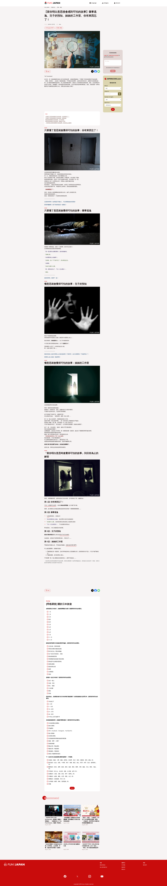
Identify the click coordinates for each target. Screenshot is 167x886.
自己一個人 (51, 681)
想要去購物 (51, 664)
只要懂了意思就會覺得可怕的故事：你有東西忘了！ (57, 116)
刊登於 (45, 24)
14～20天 (51, 709)
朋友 (50, 691)
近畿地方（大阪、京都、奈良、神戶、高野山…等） (62, 774)
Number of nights (109, 97)
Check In (107, 91)
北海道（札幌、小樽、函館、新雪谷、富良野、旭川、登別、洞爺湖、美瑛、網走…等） (71, 760)
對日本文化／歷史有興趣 (55, 651)
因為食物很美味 (53, 656)
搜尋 (113, 109)
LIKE (48, 71)
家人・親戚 (51, 686)
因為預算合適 (52, 667)
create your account (113, 55)
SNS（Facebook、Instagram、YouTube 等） (61, 731)
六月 (50, 624)
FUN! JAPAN (46, 7)
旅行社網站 (51, 726)
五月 (50, 622)
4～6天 (50, 704)
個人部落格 (51, 733)
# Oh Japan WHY (50, 28)
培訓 (50, 674)
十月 (50, 635)
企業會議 (51, 672)
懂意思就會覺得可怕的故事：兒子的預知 (54, 120)
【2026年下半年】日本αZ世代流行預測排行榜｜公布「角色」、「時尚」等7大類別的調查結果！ (90, 846)
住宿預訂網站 (52, 736)
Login (105, 55)
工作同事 (51, 688)
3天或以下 (51, 701)
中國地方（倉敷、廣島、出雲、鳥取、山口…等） (61, 776)
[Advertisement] (57, 102)
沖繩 (50, 784)
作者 (57, 24)
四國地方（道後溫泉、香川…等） (57, 779)
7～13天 (51, 706)
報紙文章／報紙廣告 (54, 749)
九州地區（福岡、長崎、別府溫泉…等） (59, 781)
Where (106, 86)
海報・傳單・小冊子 (54, 741)
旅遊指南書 (51, 743)
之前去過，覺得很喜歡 (54, 646)
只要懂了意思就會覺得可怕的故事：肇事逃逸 (55, 118)
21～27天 (51, 712)
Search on (107, 102)
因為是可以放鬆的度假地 (55, 661)
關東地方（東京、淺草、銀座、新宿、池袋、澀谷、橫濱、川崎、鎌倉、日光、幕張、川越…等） (72, 768)
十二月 (50, 640)
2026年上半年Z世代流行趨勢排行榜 (72, 845)
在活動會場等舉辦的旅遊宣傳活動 (57, 738)
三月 (50, 617)
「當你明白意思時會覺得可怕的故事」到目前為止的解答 (58, 123)
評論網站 (51, 728)
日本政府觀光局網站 (54, 723)
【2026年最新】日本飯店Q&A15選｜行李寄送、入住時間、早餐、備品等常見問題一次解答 (53, 846)
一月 (50, 612)
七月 (50, 627)
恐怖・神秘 (59, 7)
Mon (60, 24)
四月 (50, 619)
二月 (50, 614)
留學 (50, 669)
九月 (50, 632)
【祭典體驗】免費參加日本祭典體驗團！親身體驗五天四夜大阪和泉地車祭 (72, 819)
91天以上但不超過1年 (54, 717)
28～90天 (51, 714)
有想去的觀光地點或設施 (55, 649)
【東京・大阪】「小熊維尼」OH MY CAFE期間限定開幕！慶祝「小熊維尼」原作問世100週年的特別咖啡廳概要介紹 (90, 820)
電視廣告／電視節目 (54, 751)
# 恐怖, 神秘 (59, 28)
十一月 (50, 637)
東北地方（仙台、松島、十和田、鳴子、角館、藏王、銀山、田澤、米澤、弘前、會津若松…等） (72, 763)
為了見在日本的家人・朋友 (56, 654)
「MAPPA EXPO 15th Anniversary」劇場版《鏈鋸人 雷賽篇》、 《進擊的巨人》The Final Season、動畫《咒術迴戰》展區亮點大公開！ (53, 820)
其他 (50, 693)
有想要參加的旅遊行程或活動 (56, 659)
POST (113, 71)
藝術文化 (53, 7)
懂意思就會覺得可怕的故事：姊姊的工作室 (55, 121)
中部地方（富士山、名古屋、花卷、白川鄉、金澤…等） (63, 771)
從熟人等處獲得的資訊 (54, 754)
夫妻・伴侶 (51, 683)
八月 (50, 630)
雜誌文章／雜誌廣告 (54, 746)
